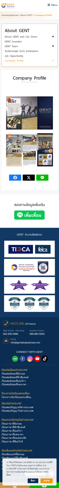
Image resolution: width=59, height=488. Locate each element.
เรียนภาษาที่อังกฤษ (12, 423)
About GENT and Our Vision (21, 37)
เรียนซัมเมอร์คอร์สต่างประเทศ (17, 450)
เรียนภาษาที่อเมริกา (12, 431)
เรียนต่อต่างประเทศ (11, 403)
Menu (53, 5)
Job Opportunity (14, 56)
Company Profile (14, 61)
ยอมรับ (47, 481)
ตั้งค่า (9, 475)
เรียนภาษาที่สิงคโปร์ (12, 441)
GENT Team (11, 46)
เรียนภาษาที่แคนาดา (12, 434)
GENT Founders (13, 42)
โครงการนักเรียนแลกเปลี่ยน (16, 393)
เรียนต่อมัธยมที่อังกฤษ (13, 373)
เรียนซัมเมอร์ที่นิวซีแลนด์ (15, 458)
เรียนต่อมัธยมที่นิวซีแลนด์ (15, 377)
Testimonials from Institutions (21, 51)
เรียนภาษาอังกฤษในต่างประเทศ (18, 420)
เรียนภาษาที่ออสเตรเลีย (14, 438)
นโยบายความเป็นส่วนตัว (27, 469)
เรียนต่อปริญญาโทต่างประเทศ (17, 410)
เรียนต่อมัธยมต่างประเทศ (14, 370)
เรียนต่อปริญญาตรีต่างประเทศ (17, 407)
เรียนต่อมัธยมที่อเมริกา (14, 381)
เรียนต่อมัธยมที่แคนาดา (14, 384)
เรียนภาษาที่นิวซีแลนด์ (13, 427)
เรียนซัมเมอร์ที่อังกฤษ (13, 454)
